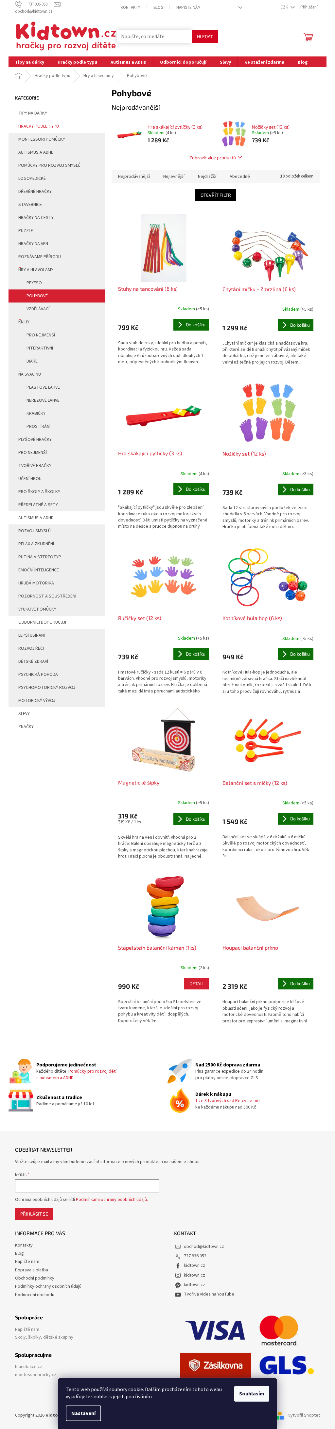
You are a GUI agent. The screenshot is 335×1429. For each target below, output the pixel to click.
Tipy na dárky (32, 113)
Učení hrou (30, 478)
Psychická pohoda (38, 674)
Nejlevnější (174, 176)
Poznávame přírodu (39, 257)
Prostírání (38, 426)
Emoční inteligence (38, 570)
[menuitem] (30, 61)
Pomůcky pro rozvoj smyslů (49, 165)
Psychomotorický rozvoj (46, 687)
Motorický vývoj (36, 700)
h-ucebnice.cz (28, 1367)
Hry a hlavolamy (35, 270)
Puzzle (25, 230)
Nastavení (83, 1413)
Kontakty (130, 7)
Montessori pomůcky (41, 139)
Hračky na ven (33, 244)
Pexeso (34, 283)
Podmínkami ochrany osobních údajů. (112, 1199)
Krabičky (35, 413)
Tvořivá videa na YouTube (209, 1294)
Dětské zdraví (33, 661)
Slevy (24, 713)
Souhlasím (251, 1393)
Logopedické (32, 178)
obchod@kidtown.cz (204, 1246)
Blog (158, 7)
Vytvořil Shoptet (304, 1415)
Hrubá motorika (36, 583)
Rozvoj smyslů (34, 531)
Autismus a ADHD (36, 152)
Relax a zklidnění (36, 544)
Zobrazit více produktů (212, 157)
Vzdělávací (37, 309)
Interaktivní (39, 348)
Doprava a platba (31, 1270)
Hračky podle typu (38, 126)
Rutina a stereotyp (39, 557)
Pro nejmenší (40, 335)
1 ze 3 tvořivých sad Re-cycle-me (227, 1100)
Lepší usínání (31, 635)
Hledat (205, 36)
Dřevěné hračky (35, 191)
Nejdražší (207, 176)
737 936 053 (195, 1256)
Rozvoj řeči (31, 648)
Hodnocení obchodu (34, 1295)
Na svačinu (29, 374)
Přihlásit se (34, 1214)
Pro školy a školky (39, 492)
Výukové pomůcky (37, 609)
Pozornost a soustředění (47, 596)
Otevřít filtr (216, 195)
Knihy (23, 322)
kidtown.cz (194, 1265)
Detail (196, 983)
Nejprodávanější (134, 176)
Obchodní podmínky (34, 1278)
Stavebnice (30, 204)
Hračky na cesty (36, 217)
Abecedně (240, 176)
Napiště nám (27, 1330)
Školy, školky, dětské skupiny (44, 1337)
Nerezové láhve (43, 400)
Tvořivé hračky (34, 465)
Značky (26, 726)
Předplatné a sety (38, 505)
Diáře (32, 361)
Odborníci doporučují (42, 622)
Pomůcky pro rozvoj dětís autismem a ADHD (76, 1074)
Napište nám (188, 7)
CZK (284, 7)
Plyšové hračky (35, 439)
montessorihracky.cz (35, 1375)
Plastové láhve (43, 387)
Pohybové (37, 296)
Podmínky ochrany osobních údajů (48, 1286)
